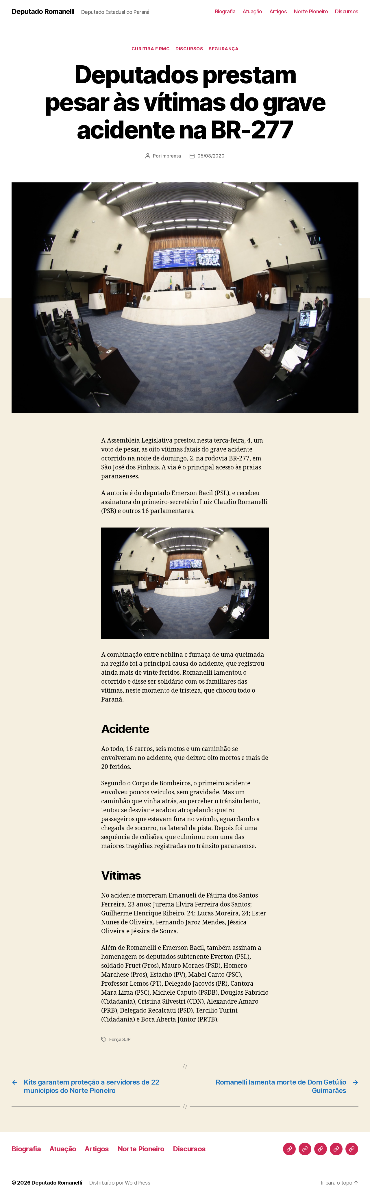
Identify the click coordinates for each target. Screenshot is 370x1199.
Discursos (346, 11)
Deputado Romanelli (43, 11)
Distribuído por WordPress (119, 1183)
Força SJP (120, 1039)
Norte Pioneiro (311, 11)
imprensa (171, 156)
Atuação (252, 11)
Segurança (223, 48)
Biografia (225, 11)
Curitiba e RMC (151, 48)
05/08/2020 (210, 156)
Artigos (278, 11)
